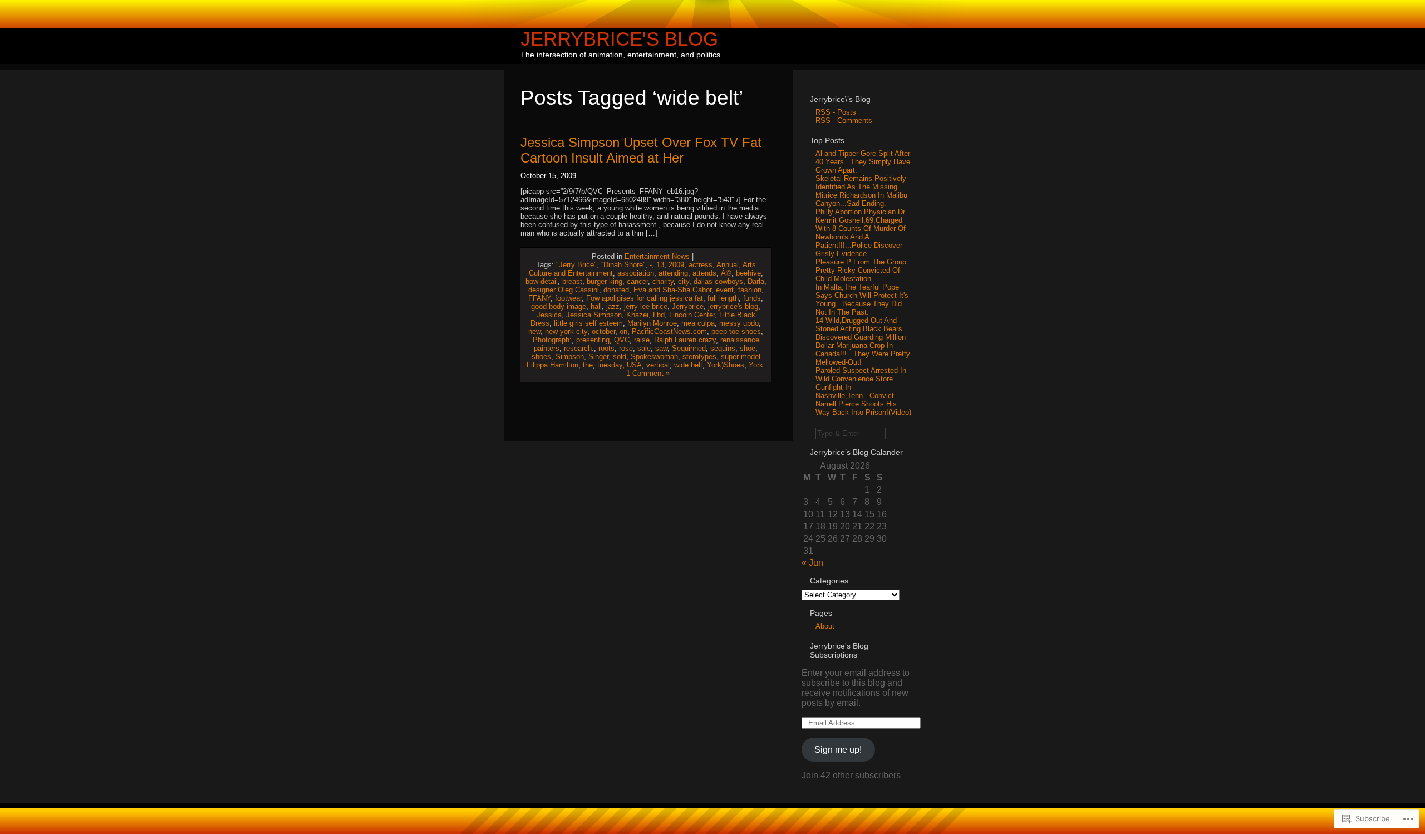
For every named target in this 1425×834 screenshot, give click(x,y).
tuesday (609, 365)
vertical (658, 365)
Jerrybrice (688, 306)
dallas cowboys (718, 281)
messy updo (739, 323)
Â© (726, 273)
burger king (604, 281)
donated (616, 290)
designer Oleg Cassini (563, 290)
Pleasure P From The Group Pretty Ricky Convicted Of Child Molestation (860, 270)
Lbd (659, 315)
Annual (727, 265)
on (623, 331)
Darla (756, 281)
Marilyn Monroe (652, 323)
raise (642, 340)
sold (619, 356)
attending (673, 273)
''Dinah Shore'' (623, 265)
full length (723, 298)
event (725, 290)
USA (634, 365)
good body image (558, 306)
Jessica (549, 315)
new (534, 331)
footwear (568, 298)
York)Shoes (725, 365)
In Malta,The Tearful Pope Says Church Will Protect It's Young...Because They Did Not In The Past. (861, 299)
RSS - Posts (835, 112)
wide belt (688, 365)
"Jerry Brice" (576, 265)
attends (704, 273)
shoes (541, 356)
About (824, 626)
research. (579, 348)
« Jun (812, 562)
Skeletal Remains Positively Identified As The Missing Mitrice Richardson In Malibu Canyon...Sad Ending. (861, 191)
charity (663, 281)
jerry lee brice (645, 306)
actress (700, 265)
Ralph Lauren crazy (685, 340)
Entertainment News (657, 256)
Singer (598, 356)
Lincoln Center (692, 315)
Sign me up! (838, 749)
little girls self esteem (588, 323)
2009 (676, 265)
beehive (748, 273)
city (683, 281)
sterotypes (699, 356)
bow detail (541, 281)
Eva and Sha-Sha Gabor (672, 290)
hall (596, 306)
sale (644, 348)
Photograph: (552, 340)
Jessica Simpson (594, 315)
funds (752, 298)
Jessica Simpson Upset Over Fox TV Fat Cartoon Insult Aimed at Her (640, 150)
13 (660, 265)
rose (626, 348)
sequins (722, 348)
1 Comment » (648, 373)
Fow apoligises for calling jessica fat (644, 298)
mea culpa (698, 323)
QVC (622, 340)
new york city (566, 331)
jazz (613, 306)
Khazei (637, 315)
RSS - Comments (843, 120)
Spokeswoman (654, 356)
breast (572, 281)
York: (757, 365)
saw (661, 348)
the (588, 365)
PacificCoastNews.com (669, 331)
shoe (747, 348)
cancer (637, 281)
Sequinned (689, 348)
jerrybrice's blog (733, 306)
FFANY (539, 298)
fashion (749, 290)
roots (606, 348)
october (603, 331)
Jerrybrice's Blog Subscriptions (839, 650)
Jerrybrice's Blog (619, 39)
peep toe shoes (736, 331)
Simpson (570, 356)
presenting (593, 340)
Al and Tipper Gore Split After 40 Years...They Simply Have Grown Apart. (862, 161)
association (635, 273)
